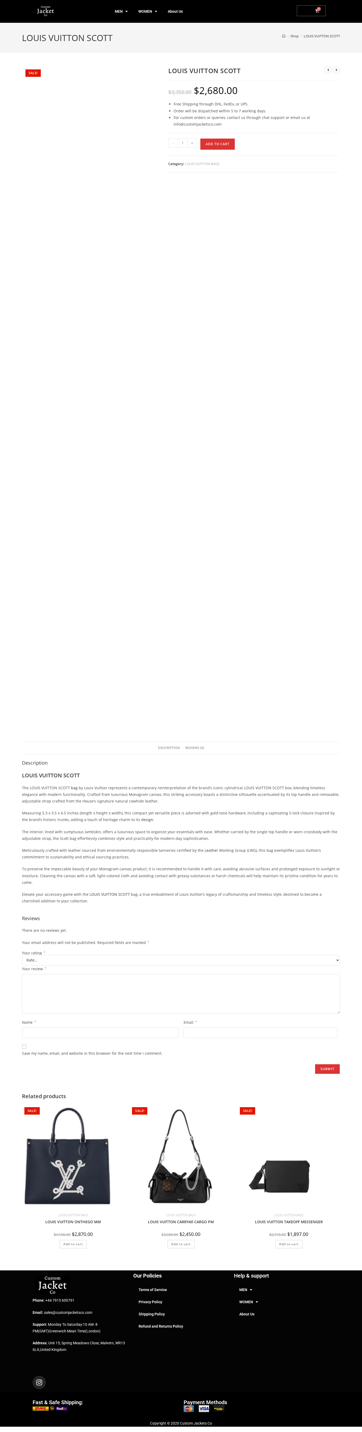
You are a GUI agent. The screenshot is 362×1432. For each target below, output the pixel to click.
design (147, 819)
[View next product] (336, 70)
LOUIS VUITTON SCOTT (322, 36)
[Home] (283, 36)
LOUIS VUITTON (42, 775)
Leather (211, 850)
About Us (175, 11)
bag (74, 787)
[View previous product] (328, 70)
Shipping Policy (152, 1314)
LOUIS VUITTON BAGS (202, 163)
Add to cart (217, 144)
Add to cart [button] (73, 1244)
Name (29, 1022)
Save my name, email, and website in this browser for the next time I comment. (92, 1053)
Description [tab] (169, 748)
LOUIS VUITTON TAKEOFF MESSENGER (289, 1221)
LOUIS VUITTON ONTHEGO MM (73, 1221)
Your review (34, 968)
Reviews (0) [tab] (194, 748)
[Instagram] (39, 1382)
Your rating (33, 953)
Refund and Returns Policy (161, 1326)
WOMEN (145, 11)
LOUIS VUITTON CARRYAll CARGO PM (181, 1221)
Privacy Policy (150, 1302)
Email (190, 1022)
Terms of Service (153, 1290)
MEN (119, 11)
